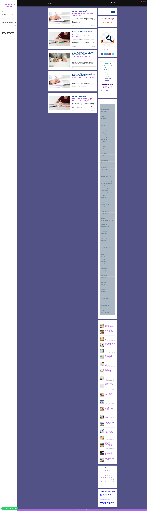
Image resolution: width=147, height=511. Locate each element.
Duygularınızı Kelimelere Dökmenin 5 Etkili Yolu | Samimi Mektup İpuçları (109, 325)
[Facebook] (5, 33)
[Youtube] (10, 33)
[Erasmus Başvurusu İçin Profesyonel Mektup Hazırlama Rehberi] (102, 357)
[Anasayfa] (108, 2)
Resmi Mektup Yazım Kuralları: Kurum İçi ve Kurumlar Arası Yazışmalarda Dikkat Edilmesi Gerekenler (109, 386)
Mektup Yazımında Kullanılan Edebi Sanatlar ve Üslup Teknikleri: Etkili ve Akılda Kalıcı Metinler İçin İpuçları (110, 416)
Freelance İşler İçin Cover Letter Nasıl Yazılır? (83, 78)
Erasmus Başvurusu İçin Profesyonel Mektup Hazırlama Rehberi (109, 356)
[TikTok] (13, 33)
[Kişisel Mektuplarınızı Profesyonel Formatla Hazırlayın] (102, 339)
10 (101, 477)
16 (113, 477)
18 (103, 479)
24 (101, 481)
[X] (3, 33)
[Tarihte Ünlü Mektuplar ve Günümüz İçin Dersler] (102, 438)
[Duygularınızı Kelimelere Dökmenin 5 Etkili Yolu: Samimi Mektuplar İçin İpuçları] (102, 378)
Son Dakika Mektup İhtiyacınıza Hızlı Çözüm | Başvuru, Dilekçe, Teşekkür (109, 331)
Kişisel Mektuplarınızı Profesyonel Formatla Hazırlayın (108, 338)
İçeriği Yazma (75, 11)
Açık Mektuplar (75, 10)
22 (111, 479)
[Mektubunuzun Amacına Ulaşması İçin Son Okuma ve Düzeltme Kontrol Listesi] (102, 401)
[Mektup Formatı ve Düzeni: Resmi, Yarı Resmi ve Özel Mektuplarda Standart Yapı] (102, 424)
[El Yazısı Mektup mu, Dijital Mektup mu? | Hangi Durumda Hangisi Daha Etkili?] (102, 453)
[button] (9, 508)
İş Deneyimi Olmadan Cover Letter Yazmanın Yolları (82, 15)
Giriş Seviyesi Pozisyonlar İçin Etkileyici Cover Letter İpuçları (81, 57)
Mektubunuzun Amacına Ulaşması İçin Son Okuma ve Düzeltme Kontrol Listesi (109, 401)
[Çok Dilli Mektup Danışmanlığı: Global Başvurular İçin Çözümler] (102, 371)
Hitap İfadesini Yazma (81, 53)
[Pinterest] (110, 54)
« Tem (101, 485)
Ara (113, 11)
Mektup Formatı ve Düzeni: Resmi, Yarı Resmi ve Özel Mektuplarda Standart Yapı (109, 423)
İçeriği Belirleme (81, 32)
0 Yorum (74, 25)
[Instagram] (8, 33)
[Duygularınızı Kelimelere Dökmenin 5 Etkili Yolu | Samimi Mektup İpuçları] (102, 326)
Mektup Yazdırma (82, 11)
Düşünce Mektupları (84, 31)
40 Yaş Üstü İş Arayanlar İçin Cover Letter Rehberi (83, 36)
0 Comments (113, 334)
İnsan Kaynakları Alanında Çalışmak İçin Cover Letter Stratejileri (82, 100)
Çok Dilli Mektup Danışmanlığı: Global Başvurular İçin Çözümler (109, 370)
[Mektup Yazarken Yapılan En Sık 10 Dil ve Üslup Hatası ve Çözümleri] (102, 460)
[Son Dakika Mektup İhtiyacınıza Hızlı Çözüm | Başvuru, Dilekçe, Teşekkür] (102, 332)
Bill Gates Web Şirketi (110, 18)
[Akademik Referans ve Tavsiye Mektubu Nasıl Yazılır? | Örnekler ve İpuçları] (102, 394)
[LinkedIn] (107, 54)
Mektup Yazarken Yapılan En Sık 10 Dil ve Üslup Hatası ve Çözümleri (109, 459)
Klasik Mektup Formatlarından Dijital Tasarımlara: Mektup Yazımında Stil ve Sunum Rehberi (109, 444)
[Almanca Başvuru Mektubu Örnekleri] (102, 351)
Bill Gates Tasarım (83, 509)
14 (109, 477)
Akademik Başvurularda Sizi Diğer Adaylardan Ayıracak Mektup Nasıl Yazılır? (110, 344)
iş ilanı (115, 2)
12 (105, 477)
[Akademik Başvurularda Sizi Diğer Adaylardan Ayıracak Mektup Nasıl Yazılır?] (102, 345)
